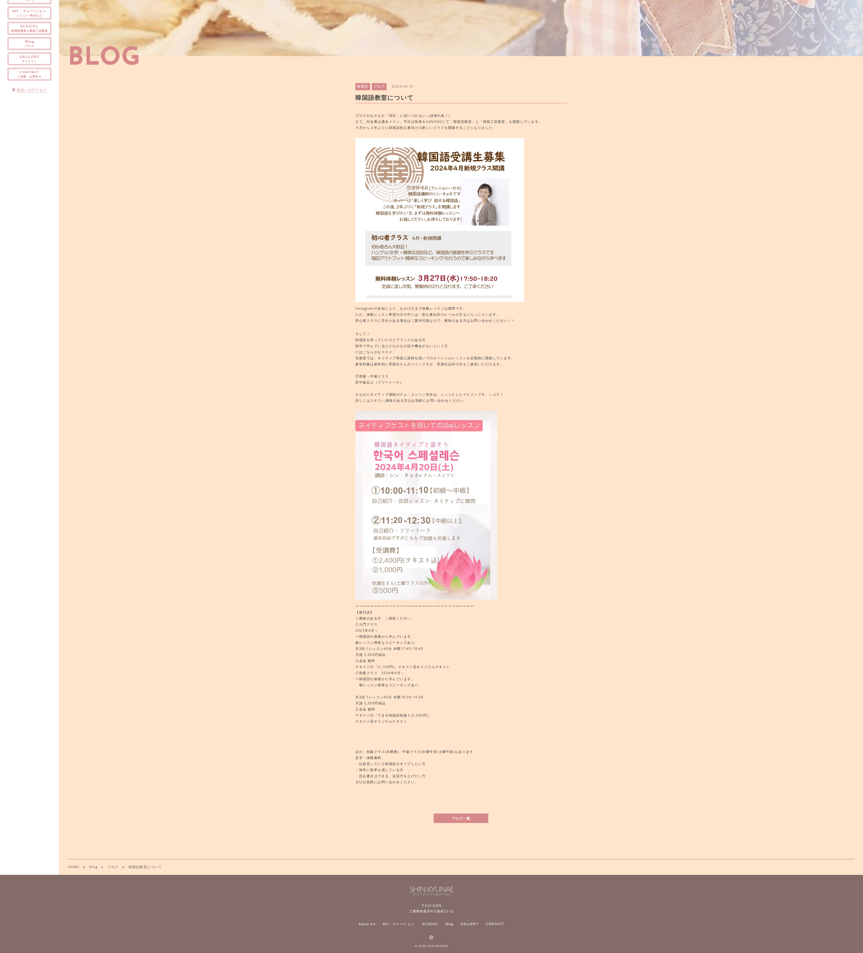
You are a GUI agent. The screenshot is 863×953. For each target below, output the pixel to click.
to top (854, 945)
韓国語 (362, 86)
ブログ (379, 86)
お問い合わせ (481, 320)
